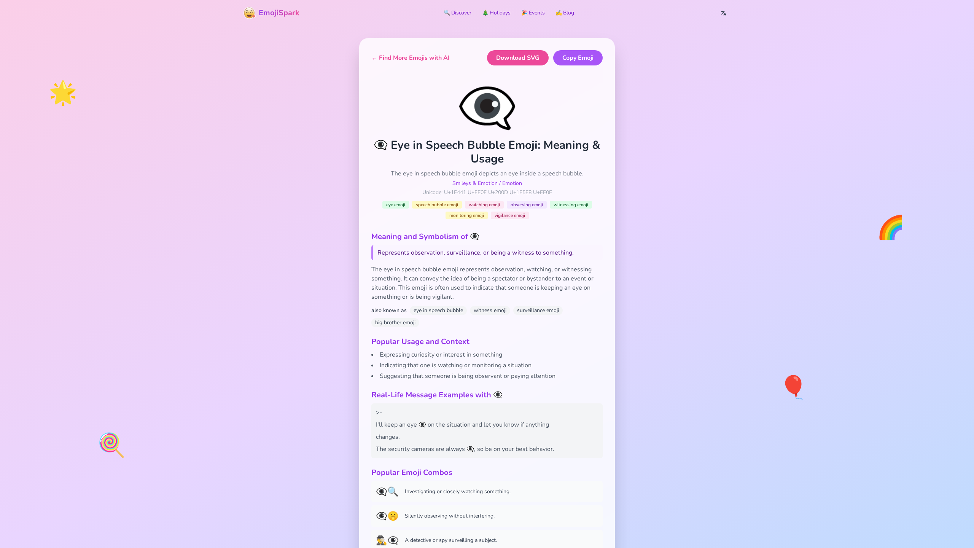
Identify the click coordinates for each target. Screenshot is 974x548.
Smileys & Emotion (475, 183)
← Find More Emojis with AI (410, 58)
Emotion (512, 183)
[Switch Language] (723, 13)
